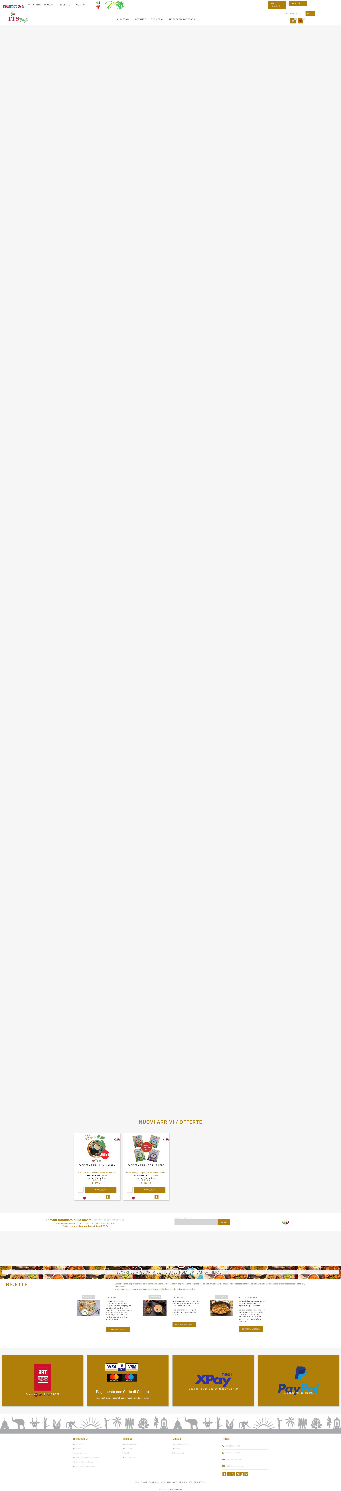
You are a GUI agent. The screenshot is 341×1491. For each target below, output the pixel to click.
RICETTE (65, 5)
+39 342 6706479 (232, 1446)
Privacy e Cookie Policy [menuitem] (83, 1462)
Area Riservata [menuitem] (130, 1457)
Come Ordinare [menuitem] (80, 1453)
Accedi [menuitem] (297, 3)
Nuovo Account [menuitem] (130, 1444)
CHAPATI (111, 1297)
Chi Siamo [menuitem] (78, 1444)
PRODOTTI (50, 5)
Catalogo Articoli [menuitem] (181, 1444)
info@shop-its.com (233, 1459)
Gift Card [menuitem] (128, 1449)
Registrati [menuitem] (275, 6)
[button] (310, 13)
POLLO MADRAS (248, 1297)
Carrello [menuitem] (177, 1449)
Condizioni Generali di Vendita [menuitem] (86, 1457)
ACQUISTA (101, 1190)
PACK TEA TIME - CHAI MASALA (97, 1165)
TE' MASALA (179, 1297)
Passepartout (176, 1489)
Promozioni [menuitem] (179, 1453)
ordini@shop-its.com (234, 1466)
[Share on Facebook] (108, 1197)
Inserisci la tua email (182, 1218)
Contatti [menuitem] (77, 1449)
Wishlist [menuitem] (127, 1453)
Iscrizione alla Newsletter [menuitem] (84, 1466)
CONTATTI (82, 5)
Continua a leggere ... (118, 1329)
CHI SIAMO (34, 5)
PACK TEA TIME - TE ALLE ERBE (146, 1165)
